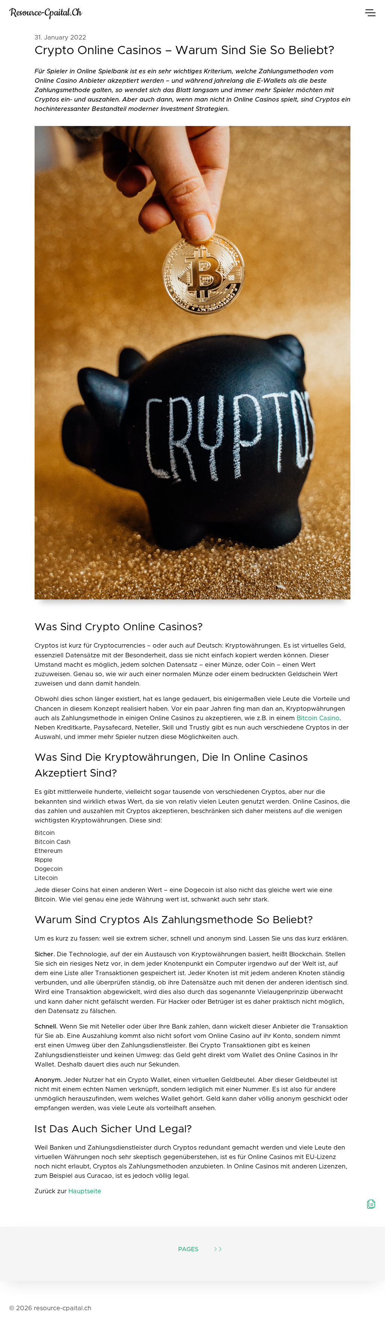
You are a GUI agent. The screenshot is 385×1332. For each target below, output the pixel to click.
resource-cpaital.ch (45, 12)
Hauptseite (84, 1191)
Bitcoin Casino (318, 718)
